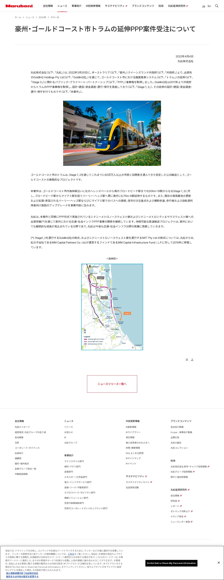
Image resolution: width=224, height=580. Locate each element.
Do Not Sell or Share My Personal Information (171, 563)
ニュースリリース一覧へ (112, 384)
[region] (112, 563)
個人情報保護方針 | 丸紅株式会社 (22, 573)
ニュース (30, 17)
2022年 (42, 17)
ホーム (18, 17)
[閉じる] (218, 562)
